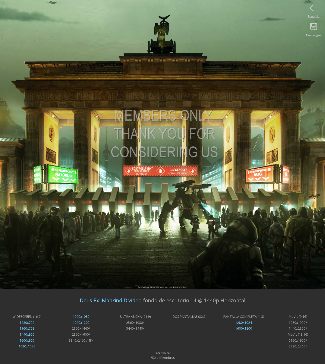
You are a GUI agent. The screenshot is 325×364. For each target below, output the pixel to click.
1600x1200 (243, 328)
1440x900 (27, 334)
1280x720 (27, 322)
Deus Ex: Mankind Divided (111, 300)
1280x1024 (243, 322)
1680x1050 (27, 346)
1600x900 (27, 340)
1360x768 (27, 328)
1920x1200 (81, 322)
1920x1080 (81, 316)
